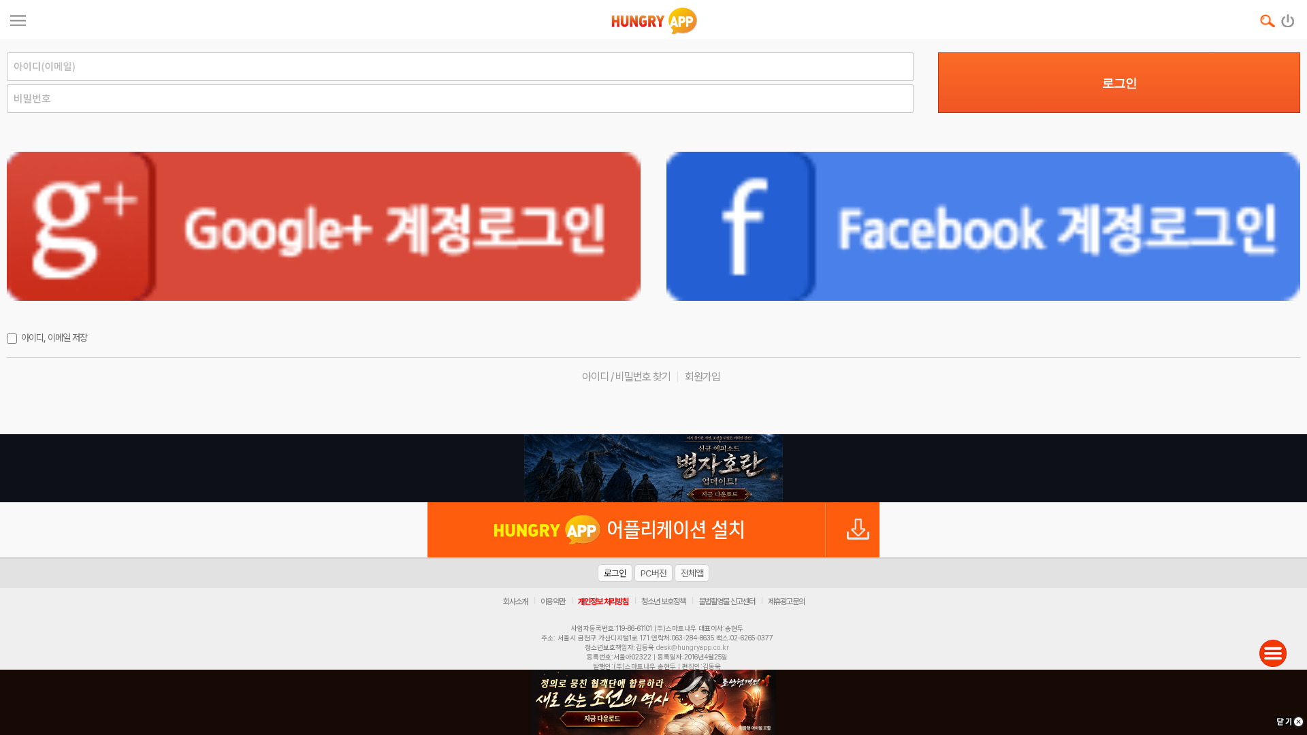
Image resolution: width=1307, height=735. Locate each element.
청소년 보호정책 (663, 601)
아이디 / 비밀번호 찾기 (626, 376)
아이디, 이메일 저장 (54, 337)
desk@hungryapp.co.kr (692, 647)
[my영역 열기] (18, 18)
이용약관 (552, 601)
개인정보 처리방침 (603, 601)
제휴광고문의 (786, 601)
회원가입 (702, 376)
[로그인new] (1288, 17)
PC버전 (653, 573)
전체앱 (692, 573)
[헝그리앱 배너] (653, 468)
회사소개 (515, 601)
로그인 (1119, 83)
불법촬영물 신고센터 (726, 601)
